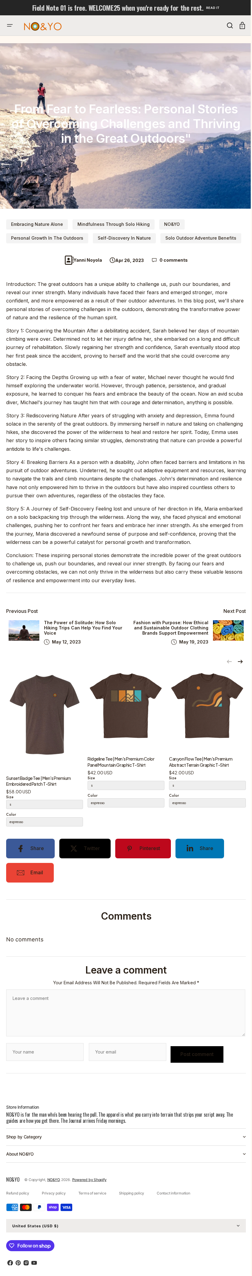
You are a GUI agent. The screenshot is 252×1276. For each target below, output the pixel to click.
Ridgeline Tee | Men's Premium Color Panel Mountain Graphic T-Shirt (121, 770)
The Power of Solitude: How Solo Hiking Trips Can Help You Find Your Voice (80, 636)
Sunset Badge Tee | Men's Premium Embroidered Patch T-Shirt (38, 789)
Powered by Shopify (89, 1188)
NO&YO (172, 224)
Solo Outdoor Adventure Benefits (200, 238)
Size (10, 805)
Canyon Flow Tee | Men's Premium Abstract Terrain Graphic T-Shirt (200, 770)
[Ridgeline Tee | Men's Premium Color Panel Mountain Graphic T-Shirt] (126, 716)
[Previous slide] (224, 669)
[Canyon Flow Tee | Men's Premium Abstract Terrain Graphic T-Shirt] (207, 716)
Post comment (197, 1062)
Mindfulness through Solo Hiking (113, 224)
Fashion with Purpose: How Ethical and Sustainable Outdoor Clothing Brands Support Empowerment (166, 636)
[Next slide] (235, 669)
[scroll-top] (234, 1263)
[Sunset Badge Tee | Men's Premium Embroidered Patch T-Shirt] (44, 726)
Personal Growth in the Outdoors (47, 238)
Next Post (230, 619)
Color (11, 823)
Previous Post (22, 619)
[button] (10, 25)
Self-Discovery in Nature (124, 238)
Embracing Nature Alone (37, 224)
